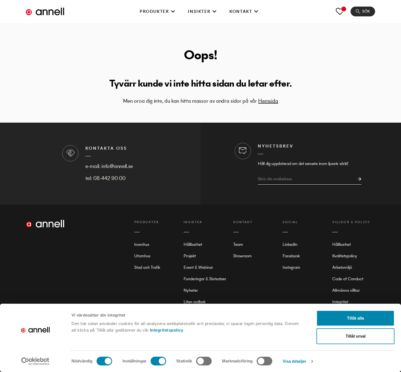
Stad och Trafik (147, 267)
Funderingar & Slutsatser (205, 279)
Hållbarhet (193, 244)
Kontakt (240, 11)
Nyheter (191, 290)
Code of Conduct (347, 279)
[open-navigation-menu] (173, 11)
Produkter (154, 11)
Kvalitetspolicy (344, 256)
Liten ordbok (194, 302)
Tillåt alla (355, 318)
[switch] (158, 361)
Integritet (340, 302)
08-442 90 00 (109, 178)
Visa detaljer (294, 361)
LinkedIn (290, 244)
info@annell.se (117, 166)
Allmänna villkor (346, 290)
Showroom (242, 256)
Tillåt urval (356, 336)
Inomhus (141, 244)
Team (238, 244)
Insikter (199, 11)
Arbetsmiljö (342, 267)
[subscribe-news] (357, 179)
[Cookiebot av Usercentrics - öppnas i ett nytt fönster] (35, 361)
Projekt (190, 256)
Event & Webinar (198, 267)
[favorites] (340, 11)
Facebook (291, 256)
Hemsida (268, 101)
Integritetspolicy (166, 330)
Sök (366, 11)
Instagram (291, 267)
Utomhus (142, 256)
